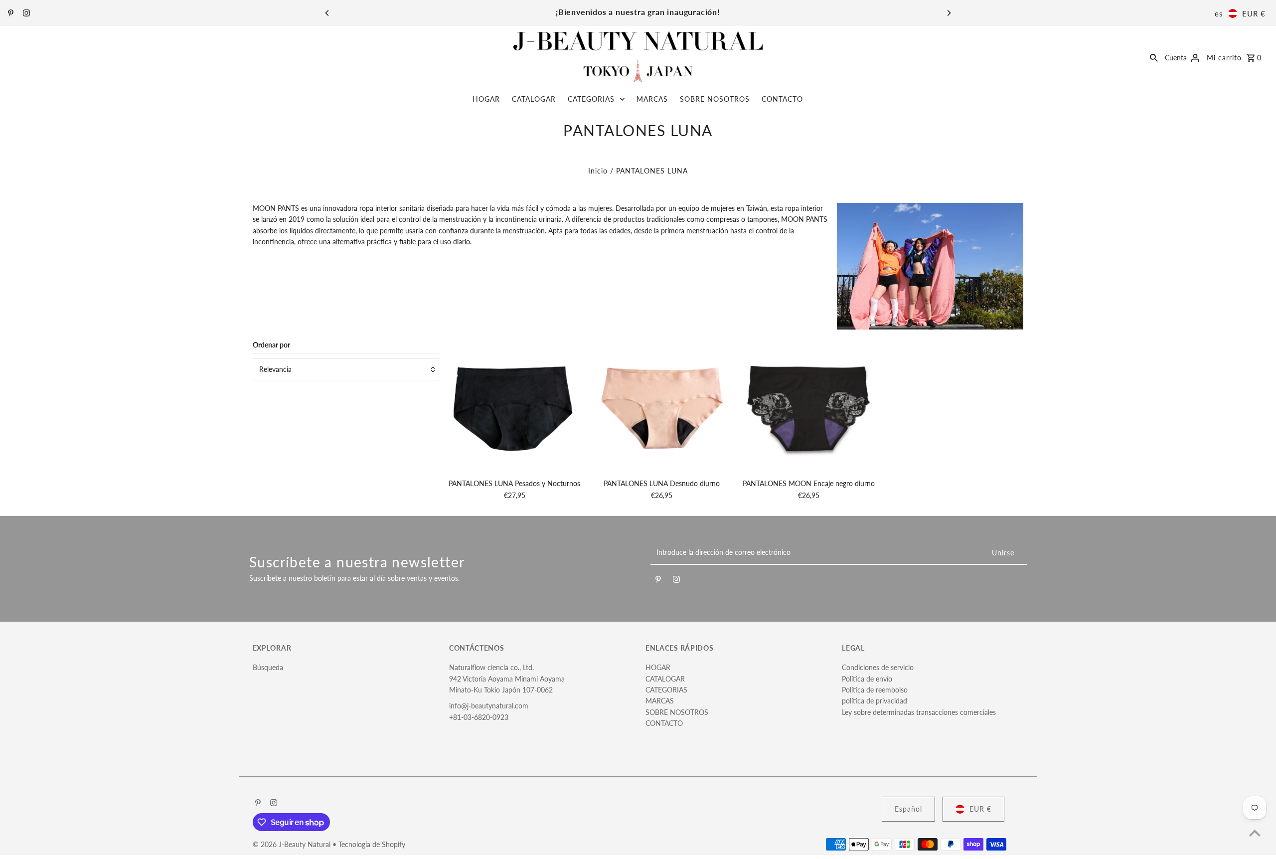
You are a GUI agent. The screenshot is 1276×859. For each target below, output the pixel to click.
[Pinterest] (9, 13)
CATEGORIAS (591, 99)
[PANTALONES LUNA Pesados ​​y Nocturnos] (514, 407)
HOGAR (486, 99)
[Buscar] (1153, 57)
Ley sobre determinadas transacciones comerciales (919, 712)
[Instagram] (25, 13)
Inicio (598, 171)
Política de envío (867, 679)
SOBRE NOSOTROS (715, 99)
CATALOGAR (534, 99)
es (1219, 13)
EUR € (1254, 13)
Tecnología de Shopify (371, 844)
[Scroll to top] (1255, 833)
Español (908, 809)
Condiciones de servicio (878, 667)
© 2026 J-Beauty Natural (292, 844)
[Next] (948, 12)
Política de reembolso (875, 690)
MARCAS (652, 99)
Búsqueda (268, 667)
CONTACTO (782, 99)
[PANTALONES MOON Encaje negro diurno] (809, 407)
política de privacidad (874, 700)
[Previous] (327, 12)
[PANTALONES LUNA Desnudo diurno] (662, 407)
